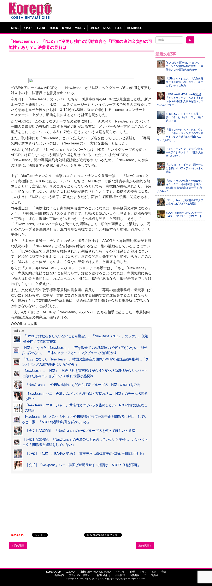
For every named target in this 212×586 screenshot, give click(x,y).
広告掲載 (134, 575)
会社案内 (59, 575)
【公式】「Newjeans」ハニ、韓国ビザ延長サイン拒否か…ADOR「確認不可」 (83, 465)
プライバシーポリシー (80, 575)
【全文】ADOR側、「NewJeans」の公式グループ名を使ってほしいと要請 (80, 431)
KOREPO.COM (53, 571)
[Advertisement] (130, 11)
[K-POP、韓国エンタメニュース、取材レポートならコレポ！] (30, 6)
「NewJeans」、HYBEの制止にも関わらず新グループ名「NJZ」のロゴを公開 (82, 385)
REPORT (28, 28)
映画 (154, 571)
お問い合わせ (103, 575)
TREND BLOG (134, 28)
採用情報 (120, 575)
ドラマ (143, 571)
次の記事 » (144, 545)
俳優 (132, 571)
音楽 (163, 571)
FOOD (118, 28)
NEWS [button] (14, 28)
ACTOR (53, 28)
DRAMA (66, 28)
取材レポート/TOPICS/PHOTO (96, 571)
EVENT (41, 28)
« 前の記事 (17, 545)
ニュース (70, 571)
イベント (120, 571)
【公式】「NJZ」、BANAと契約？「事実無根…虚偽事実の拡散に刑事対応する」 (85, 454)
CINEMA (94, 28)
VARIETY (80, 28)
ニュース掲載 (151, 575)
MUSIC (107, 28)
